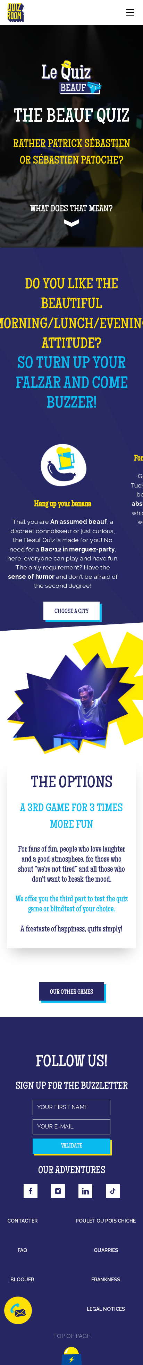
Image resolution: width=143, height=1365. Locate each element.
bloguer (22, 1279)
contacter (22, 1221)
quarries (106, 1250)
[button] (129, 12)
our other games (71, 992)
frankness (105, 1279)
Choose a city (71, 612)
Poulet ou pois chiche (106, 1221)
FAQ (22, 1250)
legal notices (106, 1309)
